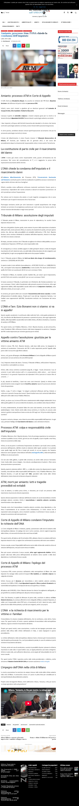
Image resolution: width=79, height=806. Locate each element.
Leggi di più (42, 7)
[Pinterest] (23, 46)
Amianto (9, 724)
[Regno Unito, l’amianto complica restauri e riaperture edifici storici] (76, 774)
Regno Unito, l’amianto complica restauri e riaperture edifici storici (66, 775)
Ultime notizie (28, 31)
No (37, 7)
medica (42, 661)
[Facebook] (64, 12)
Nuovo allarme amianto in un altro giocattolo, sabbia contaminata (66, 769)
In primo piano (18, 31)
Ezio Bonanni (6, 41)
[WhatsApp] (28, 46)
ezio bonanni (24, 724)
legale (48, 661)
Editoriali (4, 31)
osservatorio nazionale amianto (37, 724)
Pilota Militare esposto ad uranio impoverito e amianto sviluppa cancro (14, 738)
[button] (75, 12)
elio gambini (16, 724)
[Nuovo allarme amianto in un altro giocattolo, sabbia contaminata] (76, 769)
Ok (34, 7)
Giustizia (10, 31)
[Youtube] (71, 12)
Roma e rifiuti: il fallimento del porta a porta (43, 738)
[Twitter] (68, 12)
